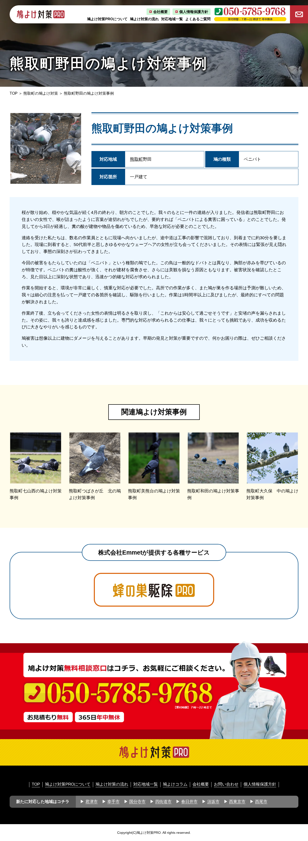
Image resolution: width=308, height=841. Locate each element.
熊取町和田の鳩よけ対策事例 (213, 494)
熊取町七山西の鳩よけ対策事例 (36, 494)
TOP (14, 93)
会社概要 (160, 12)
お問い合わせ (226, 784)
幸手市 (113, 801)
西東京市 (237, 801)
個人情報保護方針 (193, 12)
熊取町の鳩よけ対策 (40, 93)
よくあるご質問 (198, 19)
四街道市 (163, 801)
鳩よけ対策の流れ (144, 19)
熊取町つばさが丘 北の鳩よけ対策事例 (95, 494)
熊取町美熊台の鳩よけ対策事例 (154, 494)
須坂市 (213, 801)
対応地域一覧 (172, 19)
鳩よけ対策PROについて (107, 19)
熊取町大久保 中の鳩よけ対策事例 (272, 494)
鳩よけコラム (175, 784)
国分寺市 (137, 801)
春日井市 (189, 801)
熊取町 (136, 159)
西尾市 (261, 801)
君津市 (91, 801)
